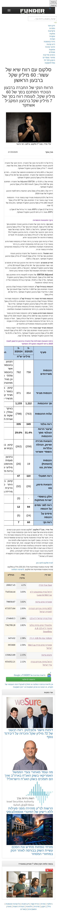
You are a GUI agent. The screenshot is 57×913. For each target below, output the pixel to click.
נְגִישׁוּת (53, 1)
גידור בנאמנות (49, 41)
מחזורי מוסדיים (49, 57)
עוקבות (52, 36)
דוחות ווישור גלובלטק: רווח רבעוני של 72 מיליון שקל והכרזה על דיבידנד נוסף (28, 733)
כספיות (52, 28)
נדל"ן (49, 906)
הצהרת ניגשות (18, 906)
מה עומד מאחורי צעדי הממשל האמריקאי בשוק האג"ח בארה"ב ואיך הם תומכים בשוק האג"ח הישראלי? (29, 775)
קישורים (23, 909)
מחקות (52, 33)
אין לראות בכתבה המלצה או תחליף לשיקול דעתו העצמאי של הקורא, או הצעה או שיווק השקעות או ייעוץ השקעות (29, 685)
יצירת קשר (35, 903)
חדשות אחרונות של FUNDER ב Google (29, 675)
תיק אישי (51, 25)
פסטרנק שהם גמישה (43, 602)
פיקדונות (51, 30)
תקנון (43, 906)
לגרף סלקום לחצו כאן (44, 562)
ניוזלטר (49, 903)
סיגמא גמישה (46, 655)
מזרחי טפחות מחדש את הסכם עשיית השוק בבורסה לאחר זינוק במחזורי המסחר (32, 850)
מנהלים (52, 52)
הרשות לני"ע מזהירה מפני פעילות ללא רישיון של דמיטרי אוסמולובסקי (29, 810)
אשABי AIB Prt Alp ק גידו (40, 638)
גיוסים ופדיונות (49, 54)
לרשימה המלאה (17, 569)
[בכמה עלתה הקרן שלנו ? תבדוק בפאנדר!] (28, 883)
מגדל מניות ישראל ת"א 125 (41, 618)
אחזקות (52, 49)
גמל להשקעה (50, 62)
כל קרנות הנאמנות (13, 903)
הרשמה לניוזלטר (28, 679)
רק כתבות (25, 903)
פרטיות (37, 906)
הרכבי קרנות (50, 46)
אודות (43, 903)
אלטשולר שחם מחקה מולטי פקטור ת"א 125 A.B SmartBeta (40, 628)
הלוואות (29, 906)
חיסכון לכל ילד (49, 60)
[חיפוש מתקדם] (55, 22)
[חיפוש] (51, 8)
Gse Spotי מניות (45, 585)
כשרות (52, 38)
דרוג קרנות (51, 44)
